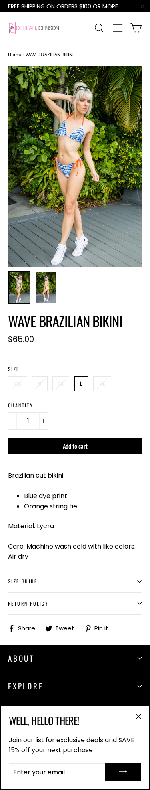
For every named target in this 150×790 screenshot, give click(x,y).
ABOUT (21, 658)
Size (14, 369)
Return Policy (28, 603)
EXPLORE (26, 685)
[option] (75, 166)
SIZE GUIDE (22, 581)
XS (17, 383)
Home (14, 54)
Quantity (20, 405)
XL (102, 383)
